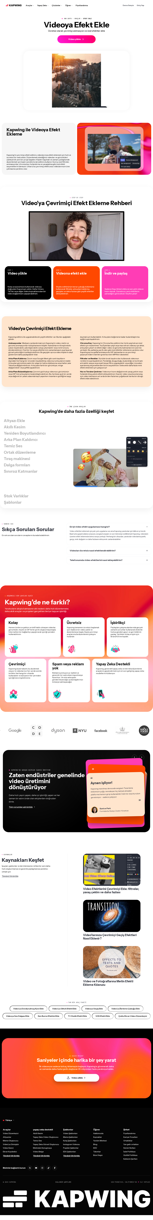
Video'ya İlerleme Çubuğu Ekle (125, 1011)
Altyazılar (7, 1139)
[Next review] (141, 759)
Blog (95, 1147)
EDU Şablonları (69, 1154)
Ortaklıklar (127, 1143)
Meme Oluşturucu (10, 1143)
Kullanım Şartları (130, 1161)
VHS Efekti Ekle (103, 1018)
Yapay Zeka (42, 5)
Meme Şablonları (70, 1139)
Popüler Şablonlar (71, 1150)
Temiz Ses (37, 1143)
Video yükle (74, 39)
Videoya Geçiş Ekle (94, 1011)
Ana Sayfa (68, 18)
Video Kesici (8, 1150)
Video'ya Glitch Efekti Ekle (64, 1011)
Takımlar (97, 1154)
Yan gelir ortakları (131, 1147)
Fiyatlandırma (82, 5)
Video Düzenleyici (11, 1136)
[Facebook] (54, 1170)
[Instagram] (42, 1170)
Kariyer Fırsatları (130, 1139)
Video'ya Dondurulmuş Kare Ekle (28, 1011)
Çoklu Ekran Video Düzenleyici (132, 1018)
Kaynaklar (97, 1139)
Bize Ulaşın (98, 1158)
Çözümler (56, 5)
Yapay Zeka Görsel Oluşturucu (46, 1147)
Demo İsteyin (128, 5)
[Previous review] (134, 759)
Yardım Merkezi (100, 1143)
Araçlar (29, 5)
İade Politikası (129, 1154)
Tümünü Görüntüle (10, 878)
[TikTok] (48, 1170)
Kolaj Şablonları (69, 1143)
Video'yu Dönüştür (11, 1147)
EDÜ (95, 1150)
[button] (116, 797)
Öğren (68, 5)
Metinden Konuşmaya (42, 1150)
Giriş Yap (140, 5)
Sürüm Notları (129, 1150)
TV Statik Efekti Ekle (77, 1018)
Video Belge (38, 1154)
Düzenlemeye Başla (13, 472)
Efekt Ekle (87, 18)
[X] (29, 1170)
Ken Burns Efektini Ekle (48, 1018)
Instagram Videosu (71, 1147)
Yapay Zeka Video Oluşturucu (45, 1139)
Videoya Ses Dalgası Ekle (17, 1018)
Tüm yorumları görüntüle (21, 809)
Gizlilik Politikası (130, 1158)
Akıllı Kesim (38, 1136)
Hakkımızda (98, 1136)
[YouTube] (36, 1170)
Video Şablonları (70, 1136)
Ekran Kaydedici (10, 1154)
